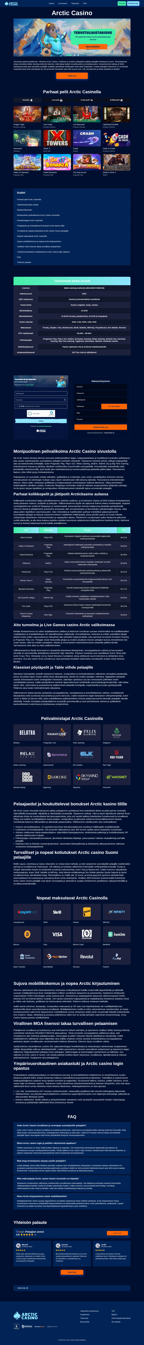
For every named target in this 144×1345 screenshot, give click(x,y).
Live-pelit (55, 100)
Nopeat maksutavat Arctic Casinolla (32, 236)
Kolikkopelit (115, 100)
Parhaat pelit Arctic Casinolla (29, 199)
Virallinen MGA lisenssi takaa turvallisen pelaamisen (39, 247)
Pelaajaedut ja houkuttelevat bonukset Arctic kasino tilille (40, 226)
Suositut (26, 100)
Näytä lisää (72, 1272)
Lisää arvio (117, 1233)
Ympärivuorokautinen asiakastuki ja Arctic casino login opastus (43, 252)
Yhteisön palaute (24, 262)
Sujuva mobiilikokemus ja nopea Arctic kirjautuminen (39, 241)
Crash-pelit (85, 100)
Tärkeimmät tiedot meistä (27, 205)
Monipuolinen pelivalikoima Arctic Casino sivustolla (38, 215)
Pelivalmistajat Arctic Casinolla (30, 220)
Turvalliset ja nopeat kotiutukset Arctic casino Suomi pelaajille (42, 231)
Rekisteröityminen (24, 210)
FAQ (19, 257)
